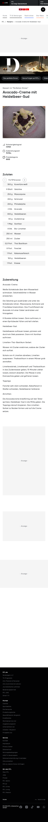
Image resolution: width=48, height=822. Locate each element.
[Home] (24, 9)
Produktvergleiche (9, 712)
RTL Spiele (6, 781)
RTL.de (5, 672)
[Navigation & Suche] (43, 9)
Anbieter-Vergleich (9, 730)
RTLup (5, 784)
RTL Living (6, 789)
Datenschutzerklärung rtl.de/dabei (14, 758)
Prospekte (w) (7, 732)
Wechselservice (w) (9, 721)
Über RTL (6, 772)
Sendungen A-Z (8, 675)
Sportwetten (7, 706)
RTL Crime (6, 786)
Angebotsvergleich (9, 724)
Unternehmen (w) (9, 727)
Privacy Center (8, 746)
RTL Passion (7, 792)
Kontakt (5, 741)
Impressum (6, 743)
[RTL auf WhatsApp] (44, 807)
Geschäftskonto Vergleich (11, 715)
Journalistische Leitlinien (11, 687)
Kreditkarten (7, 718)
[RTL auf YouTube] (38, 807)
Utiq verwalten (8, 761)
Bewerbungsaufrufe (9, 690)
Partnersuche (7, 709)
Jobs (4, 775)
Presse (5, 778)
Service (5, 738)
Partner (5, 701)
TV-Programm (7, 678)
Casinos (5, 703)
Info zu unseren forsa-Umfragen (13, 764)
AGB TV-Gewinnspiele (10, 755)
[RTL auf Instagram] (26, 807)
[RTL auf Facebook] (20, 807)
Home (5, 799)
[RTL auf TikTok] (32, 807)
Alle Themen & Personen (11, 681)
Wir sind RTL (7, 769)
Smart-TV (6, 695)
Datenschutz (7, 749)
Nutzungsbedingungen (10, 752)
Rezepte (10, 22)
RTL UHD (6, 692)
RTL (3, 22)
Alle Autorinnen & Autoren (12, 684)
